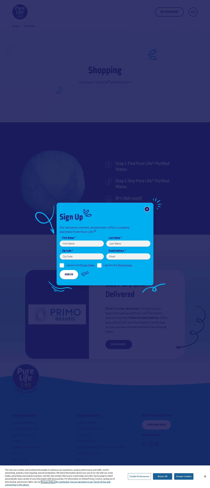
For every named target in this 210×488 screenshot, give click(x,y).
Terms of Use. (125, 265)
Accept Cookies (184, 476)
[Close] (147, 209)
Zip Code (66, 250)
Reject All (162, 476)
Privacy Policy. (48, 482)
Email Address (116, 250)
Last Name (114, 238)
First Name (68, 238)
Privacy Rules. (87, 265)
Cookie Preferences (139, 476)
